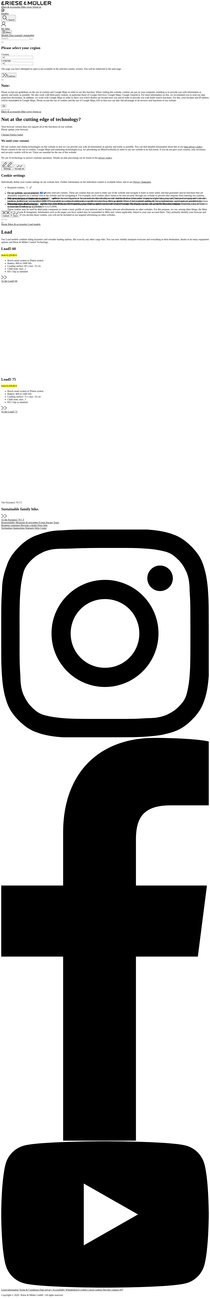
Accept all (19, 169)
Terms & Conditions (29, 1290)
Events (42, 522)
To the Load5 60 (9, 281)
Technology (7, 528)
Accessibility (58, 1290)
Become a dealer (29, 525)
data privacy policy (193, 146)
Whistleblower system (76, 1290)
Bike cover (26, 7)
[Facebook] (105, 939)
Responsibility (8, 522)
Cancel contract (95, 1290)
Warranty (30, 528)
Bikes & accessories (11, 7)
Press (40, 525)
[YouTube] (105, 1214)
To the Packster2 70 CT (12, 519)
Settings (7, 169)
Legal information (10, 1290)
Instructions (19, 528)
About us (36, 7)
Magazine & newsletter (27, 522)
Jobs (45, 525)
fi (120, 1290)
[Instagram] (105, 634)
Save (15, 216)
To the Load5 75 (9, 411)
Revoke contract (111, 1290)
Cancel (6, 216)
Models (5, 35)
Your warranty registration (21, 35)
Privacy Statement (142, 182)
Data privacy (46, 1290)
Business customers (11, 525)
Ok (3, 106)
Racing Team (52, 522)
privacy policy (105, 158)
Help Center (41, 528)
